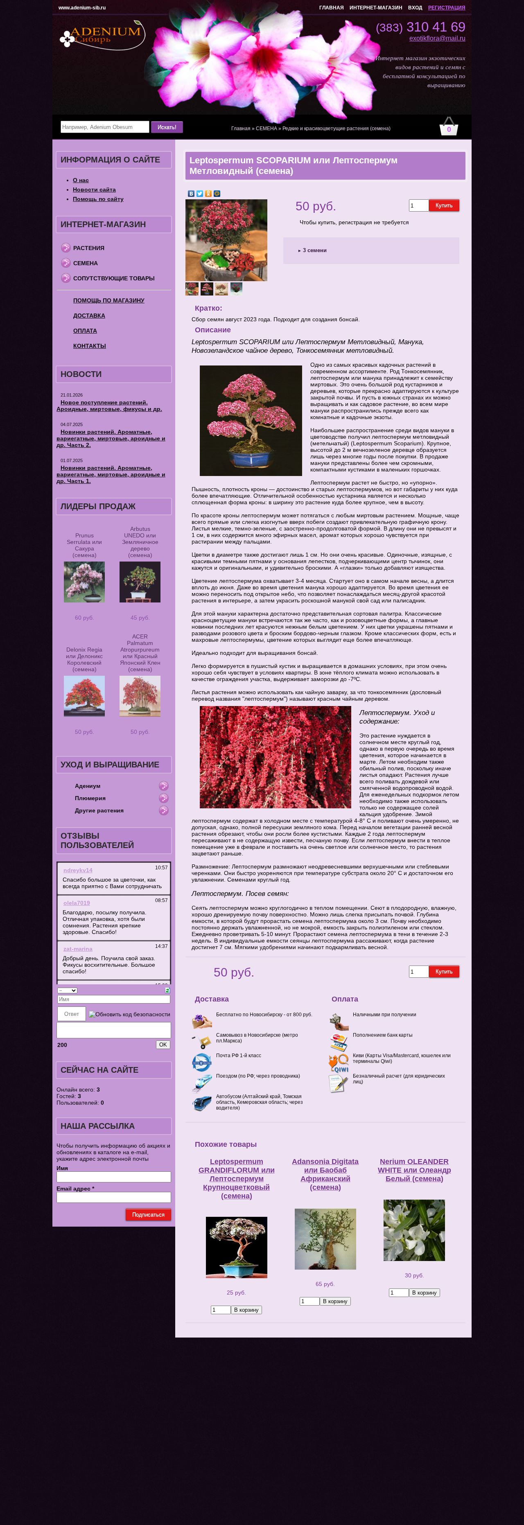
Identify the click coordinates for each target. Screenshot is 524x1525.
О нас (81, 180)
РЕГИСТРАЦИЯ (446, 8)
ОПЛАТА (85, 330)
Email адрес (75, 1188)
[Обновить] (167, 989)
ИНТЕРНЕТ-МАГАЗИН (376, 8)
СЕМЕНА (85, 263)
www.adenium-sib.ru (82, 8)
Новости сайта (94, 189)
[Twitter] (200, 193)
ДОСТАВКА (89, 315)
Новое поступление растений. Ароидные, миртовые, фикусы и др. (109, 405)
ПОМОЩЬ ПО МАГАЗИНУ (109, 300)
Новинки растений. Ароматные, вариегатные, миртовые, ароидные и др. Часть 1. (110, 474)
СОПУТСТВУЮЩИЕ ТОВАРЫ (114, 278)
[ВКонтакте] (191, 193)
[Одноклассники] (208, 193)
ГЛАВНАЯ (331, 8)
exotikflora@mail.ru (437, 38)
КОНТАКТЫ (89, 346)
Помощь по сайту (98, 199)
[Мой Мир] (217, 193)
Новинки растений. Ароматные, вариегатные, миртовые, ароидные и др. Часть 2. (110, 438)
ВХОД (415, 8)
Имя (62, 1168)
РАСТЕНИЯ (88, 248)
